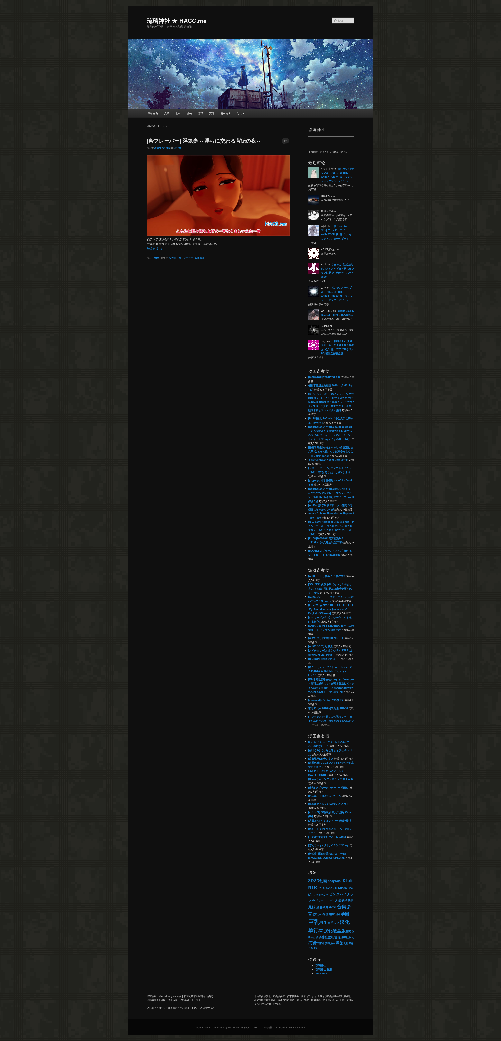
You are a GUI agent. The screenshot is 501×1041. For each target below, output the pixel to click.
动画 (177, 113)
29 (285, 141)
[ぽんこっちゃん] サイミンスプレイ (328, 845)
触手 (332, 943)
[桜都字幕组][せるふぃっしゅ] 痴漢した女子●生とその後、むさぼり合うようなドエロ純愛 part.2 (330, 451)
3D (311, 880)
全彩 (319, 907)
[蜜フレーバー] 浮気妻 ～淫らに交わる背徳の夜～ (204, 140)
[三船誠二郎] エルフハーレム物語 (327, 837)
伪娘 (344, 900)
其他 (211, 113)
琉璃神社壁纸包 (326, 937)
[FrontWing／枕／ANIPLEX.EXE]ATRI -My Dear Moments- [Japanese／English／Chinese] (330, 609)
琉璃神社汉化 (346, 937)
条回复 (199, 257)
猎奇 (348, 931)
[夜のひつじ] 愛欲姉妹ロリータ (326, 638)
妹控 (325, 914)
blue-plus (321, 973)
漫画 (189, 113)
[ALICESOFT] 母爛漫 (320, 646)
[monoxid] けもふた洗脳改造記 (326, 700)
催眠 (350, 900)
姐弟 (338, 914)
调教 (339, 942)
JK (343, 880)
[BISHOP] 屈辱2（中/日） (323, 659)
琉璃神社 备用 (324, 969)
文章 (166, 113)
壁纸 (315, 914)
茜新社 (320, 943)
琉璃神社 (321, 965)
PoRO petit (331, 888)
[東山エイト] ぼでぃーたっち (324, 795)
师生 (323, 922)
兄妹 (312, 906)
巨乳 (314, 921)
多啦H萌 (177, 147)
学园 (345, 913)
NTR (312, 887)
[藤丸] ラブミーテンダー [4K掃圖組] (328, 787)
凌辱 (325, 907)
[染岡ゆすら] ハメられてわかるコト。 (329, 804)
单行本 (332, 907)
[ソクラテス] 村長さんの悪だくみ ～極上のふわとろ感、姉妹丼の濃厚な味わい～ (331, 720)
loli (349, 880)
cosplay (334, 880)
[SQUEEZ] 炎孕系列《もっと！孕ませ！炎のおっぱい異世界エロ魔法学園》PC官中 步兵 (331, 588)
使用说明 (225, 113)
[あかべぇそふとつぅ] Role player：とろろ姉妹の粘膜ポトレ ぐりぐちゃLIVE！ (330, 671)
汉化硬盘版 (335, 931)
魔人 (316, 948)
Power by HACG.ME (228, 1027)
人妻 (338, 900)
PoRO (321, 888)
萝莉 (327, 943)
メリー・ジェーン (325, 900)
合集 (341, 906)
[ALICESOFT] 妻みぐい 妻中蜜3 (326, 576)
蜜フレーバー (186, 257)
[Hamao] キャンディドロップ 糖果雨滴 (330, 779)
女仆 (320, 914)
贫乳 (346, 943)
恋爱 (330, 923)
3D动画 (172, 257)
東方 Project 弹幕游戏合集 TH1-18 (328, 708)
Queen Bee (345, 888)
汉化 (336, 923)
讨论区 (240, 113)
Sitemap (301, 1027)
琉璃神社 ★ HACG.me (177, 20)
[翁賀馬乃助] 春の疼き (320, 758)
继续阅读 (154, 248)
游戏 (200, 113)
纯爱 (312, 942)
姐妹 (332, 914)
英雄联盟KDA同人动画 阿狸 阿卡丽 (328, 460)
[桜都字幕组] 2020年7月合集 (324, 377)
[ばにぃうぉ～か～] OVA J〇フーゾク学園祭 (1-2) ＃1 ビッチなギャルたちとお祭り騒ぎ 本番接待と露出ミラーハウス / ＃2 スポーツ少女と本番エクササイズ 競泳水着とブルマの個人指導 (331, 402)
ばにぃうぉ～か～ (318, 894)
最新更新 (153, 113)
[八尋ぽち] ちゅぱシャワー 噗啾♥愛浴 (329, 820)
